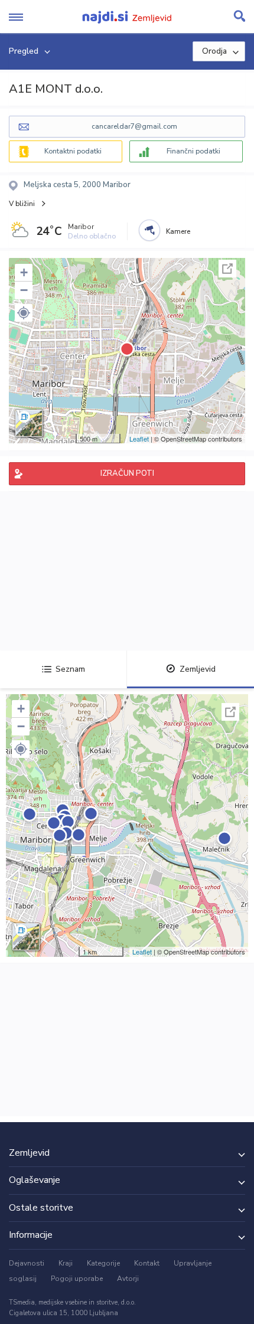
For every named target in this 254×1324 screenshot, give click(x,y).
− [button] (24, 290)
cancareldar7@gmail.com (134, 126)
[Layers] (29, 423)
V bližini (22, 203)
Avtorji (128, 1278)
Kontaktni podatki (73, 151)
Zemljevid (198, 669)
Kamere (178, 231)
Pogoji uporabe (77, 1278)
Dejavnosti (26, 1263)
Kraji (65, 1263)
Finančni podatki (193, 151)
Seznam (70, 669)
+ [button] (24, 272)
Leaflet (139, 438)
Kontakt (146, 1263)
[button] (23, 313)
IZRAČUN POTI (127, 473)
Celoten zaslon (227, 268)
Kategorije (103, 1263)
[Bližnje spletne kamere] (149, 230)
